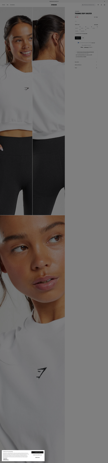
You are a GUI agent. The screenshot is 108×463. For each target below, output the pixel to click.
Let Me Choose (37, 457)
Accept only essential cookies (37, 454)
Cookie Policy (5, 458)
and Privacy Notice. (6, 459)
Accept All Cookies (37, 452)
